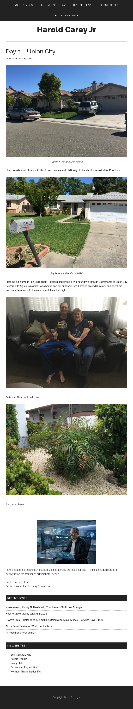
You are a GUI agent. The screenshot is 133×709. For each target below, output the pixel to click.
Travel (21, 504)
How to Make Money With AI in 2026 (26, 613)
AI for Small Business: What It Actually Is (29, 626)
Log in (77, 697)
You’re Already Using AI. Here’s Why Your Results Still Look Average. (44, 607)
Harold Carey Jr (66, 29)
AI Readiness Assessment (21, 632)
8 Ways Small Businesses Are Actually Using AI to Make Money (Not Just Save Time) (54, 620)
